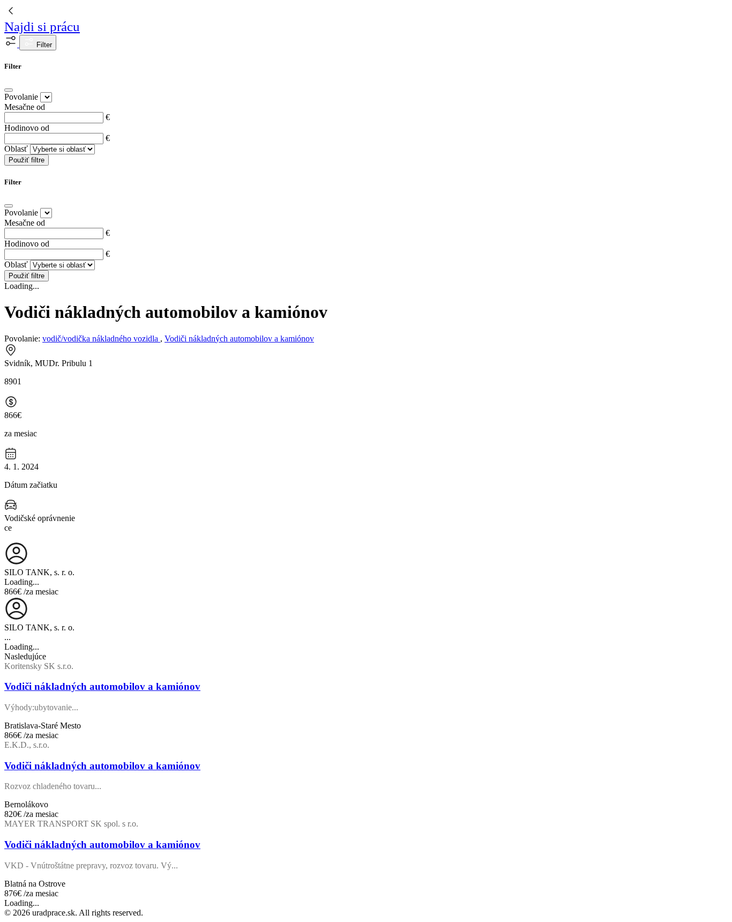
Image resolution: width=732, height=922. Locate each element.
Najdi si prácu (42, 26)
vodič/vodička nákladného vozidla (101, 338)
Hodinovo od (26, 127)
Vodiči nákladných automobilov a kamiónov (239, 338)
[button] (11, 44)
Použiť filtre (26, 160)
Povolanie (21, 96)
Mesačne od (24, 106)
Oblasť (16, 148)
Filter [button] (43, 45)
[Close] (8, 90)
